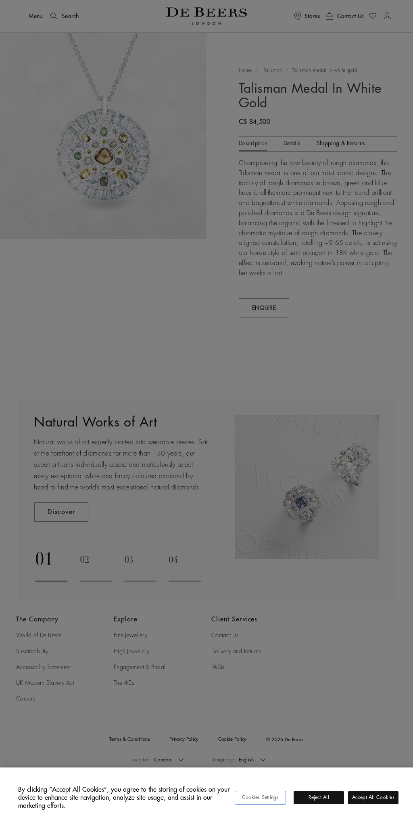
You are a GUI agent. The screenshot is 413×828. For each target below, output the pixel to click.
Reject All (319, 797)
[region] (206, 797)
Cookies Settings (260, 797)
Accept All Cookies (373, 797)
